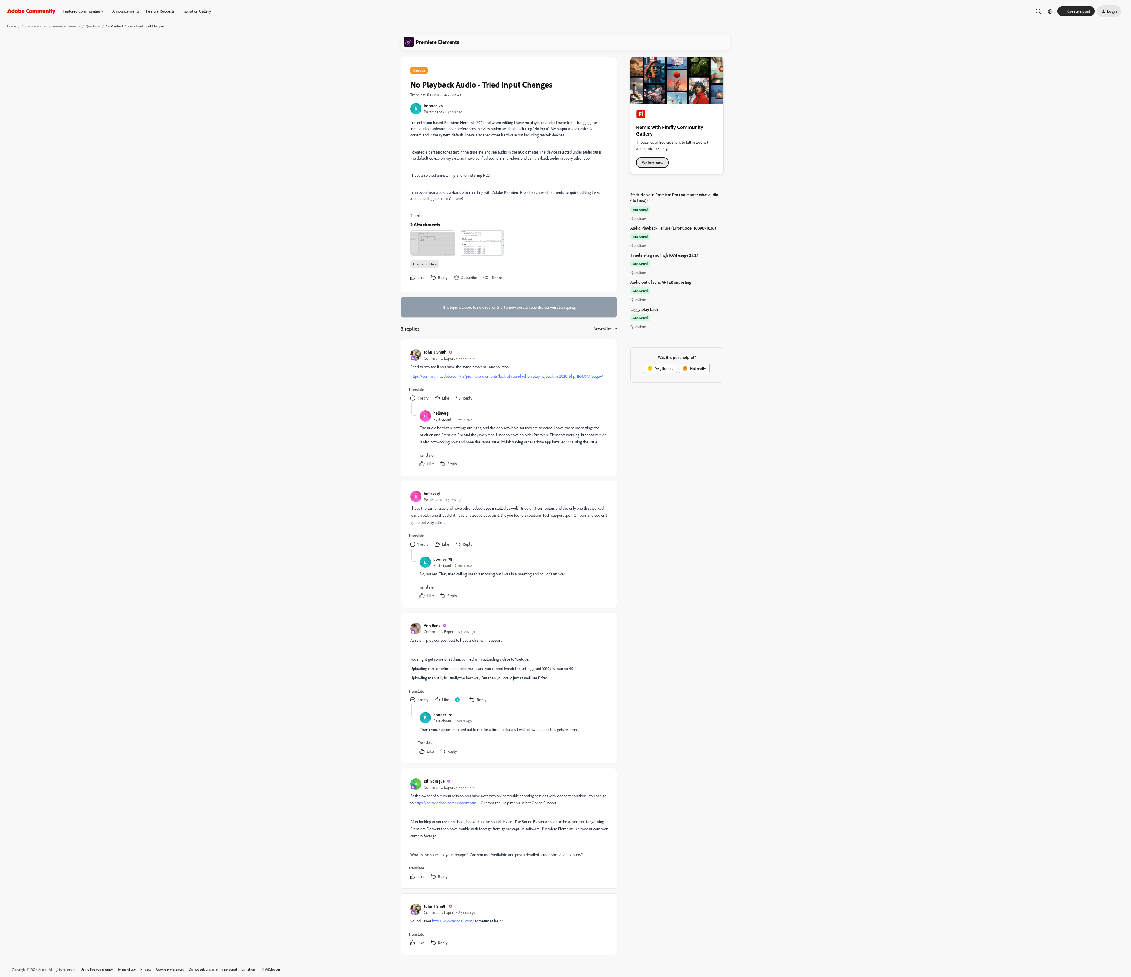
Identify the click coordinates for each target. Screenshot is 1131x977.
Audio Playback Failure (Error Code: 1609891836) (673, 227)
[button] (1076, 11)
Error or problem (425, 264)
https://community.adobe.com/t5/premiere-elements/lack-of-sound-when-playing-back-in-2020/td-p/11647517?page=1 (506, 376)
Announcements (125, 11)
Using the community (97, 969)
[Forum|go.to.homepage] (31, 11)
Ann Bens (432, 625)
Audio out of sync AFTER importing (660, 282)
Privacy (145, 969)
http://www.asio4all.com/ (453, 920)
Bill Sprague (434, 780)
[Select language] (1050, 11)
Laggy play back (644, 309)
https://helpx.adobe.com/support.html (445, 802)
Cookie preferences (170, 969)
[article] (508, 376)
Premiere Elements (66, 26)
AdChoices (272, 969)
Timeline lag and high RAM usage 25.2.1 (664, 255)
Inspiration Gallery (196, 11)
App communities (34, 26)
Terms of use (127, 969)
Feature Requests (160, 11)
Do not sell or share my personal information (222, 969)
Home (11, 26)
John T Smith (435, 351)
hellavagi (441, 412)
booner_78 (433, 105)
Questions (93, 26)
